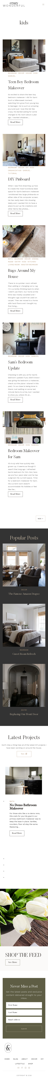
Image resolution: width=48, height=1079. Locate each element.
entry (17, 262)
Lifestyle (20, 1064)
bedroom (12, 73)
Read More (16, 123)
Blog (15, 1059)
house (29, 73)
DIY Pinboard (19, 180)
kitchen (32, 262)
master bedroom (29, 265)
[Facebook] (22, 1068)
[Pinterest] (29, 1068)
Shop (30, 1064)
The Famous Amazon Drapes (24, 594)
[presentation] (24, 55)
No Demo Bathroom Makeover (23, 806)
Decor (34, 1059)
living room (14, 265)
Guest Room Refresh (24, 654)
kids (35, 73)
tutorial (12, 173)
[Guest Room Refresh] (24, 625)
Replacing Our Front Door (24, 714)
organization (14, 170)
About (25, 1059)
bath (10, 259)
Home (7, 1059)
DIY (27, 167)
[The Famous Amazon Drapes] (24, 565)
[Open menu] (43, 4)
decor (21, 73)
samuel (12, 76)
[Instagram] (25, 1068)
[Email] (18, 1068)
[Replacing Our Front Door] (24, 685)
